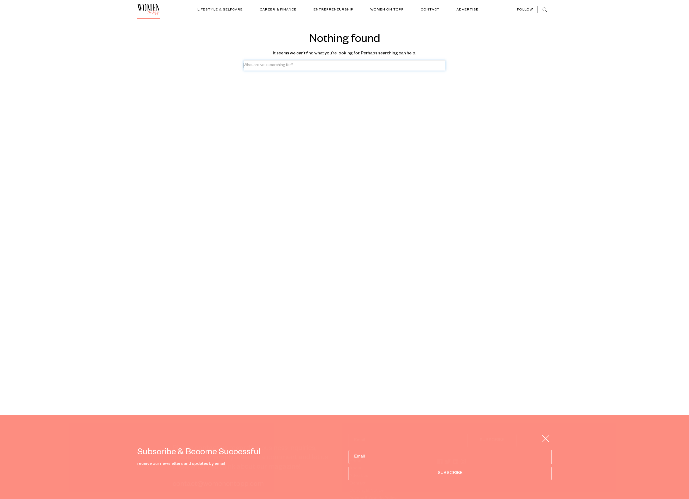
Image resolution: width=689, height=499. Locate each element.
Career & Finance (278, 10)
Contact (430, 10)
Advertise (467, 10)
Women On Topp (387, 10)
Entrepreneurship (333, 10)
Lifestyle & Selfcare (220, 10)
